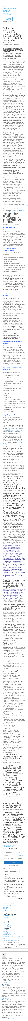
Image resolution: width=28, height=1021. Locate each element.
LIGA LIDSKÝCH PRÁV (9, 8)
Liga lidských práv (20, 943)
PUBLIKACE (6, 923)
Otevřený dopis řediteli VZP (12, 871)
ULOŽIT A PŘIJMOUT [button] (8, 1019)
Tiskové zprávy (19, 490)
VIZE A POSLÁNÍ (7, 905)
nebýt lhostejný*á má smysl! (13, 211)
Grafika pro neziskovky (16, 944)
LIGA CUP (5, 931)
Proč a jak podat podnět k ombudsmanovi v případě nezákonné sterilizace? (12, 217)
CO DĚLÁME (6, 10)
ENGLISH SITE (7, 15)
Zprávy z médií (19, 809)
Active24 (10, 947)
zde (16, 796)
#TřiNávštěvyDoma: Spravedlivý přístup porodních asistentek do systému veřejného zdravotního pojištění (13, 887)
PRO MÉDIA (6, 924)
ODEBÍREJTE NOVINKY (8, 916)
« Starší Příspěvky (8, 847)
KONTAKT (5, 13)
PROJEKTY (5, 912)
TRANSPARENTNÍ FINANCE (11, 940)
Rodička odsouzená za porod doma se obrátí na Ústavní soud (14, 892)
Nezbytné (6, 984)
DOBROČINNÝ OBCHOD (9, 933)
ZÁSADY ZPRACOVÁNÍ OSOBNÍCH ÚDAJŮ (13, 937)
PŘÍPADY (5, 910)
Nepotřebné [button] (5, 998)
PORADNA (6, 11)
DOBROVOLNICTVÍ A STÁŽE (10, 919)
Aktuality (17, 44)
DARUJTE (5, 930)
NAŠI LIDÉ (5, 909)
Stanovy (6, 874)
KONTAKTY (5, 917)
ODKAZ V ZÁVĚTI (7, 934)
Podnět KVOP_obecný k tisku (12, 443)
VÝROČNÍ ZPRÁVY (7, 926)
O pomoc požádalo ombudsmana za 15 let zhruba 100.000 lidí (13, 804)
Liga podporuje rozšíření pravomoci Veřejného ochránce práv (12, 757)
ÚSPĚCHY (5, 907)
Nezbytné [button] (4, 982)
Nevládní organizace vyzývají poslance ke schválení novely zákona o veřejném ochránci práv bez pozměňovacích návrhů (14, 483)
